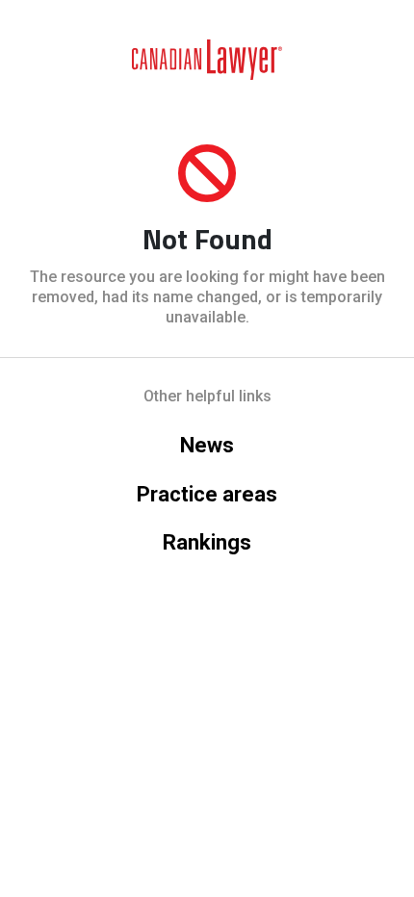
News (207, 445)
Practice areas (207, 494)
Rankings (207, 542)
